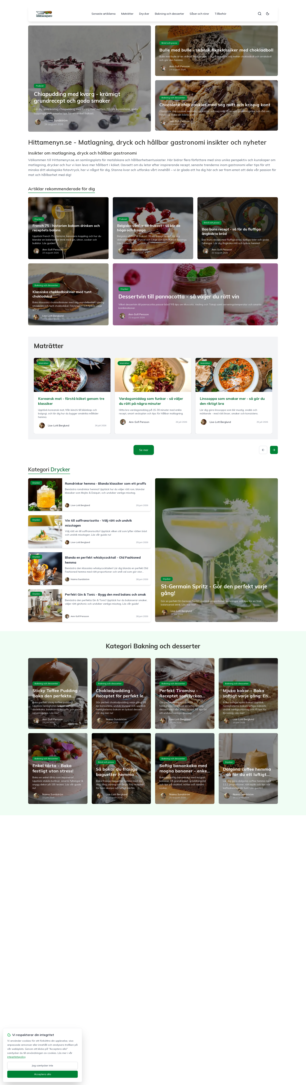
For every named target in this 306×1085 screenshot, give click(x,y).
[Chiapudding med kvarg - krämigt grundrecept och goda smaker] (89, 78)
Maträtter (127, 13)
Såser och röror (199, 13)
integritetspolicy (16, 1056)
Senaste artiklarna (103, 13)
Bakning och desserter (169, 13)
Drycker (144, 13)
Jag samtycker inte (42, 1065)
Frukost (40, 85)
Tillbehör (220, 13)
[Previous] (263, 450)
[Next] (274, 450)
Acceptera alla (42, 1074)
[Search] (260, 14)
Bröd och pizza (169, 43)
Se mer (143, 450)
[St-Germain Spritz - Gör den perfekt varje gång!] (216, 550)
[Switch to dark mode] (267, 13)
